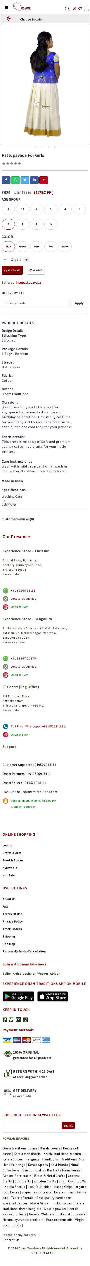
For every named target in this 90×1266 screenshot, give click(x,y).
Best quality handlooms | (55, 1198)
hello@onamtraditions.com (37, 792)
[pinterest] (43, 179)
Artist (17, 974)
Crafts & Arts (12, 852)
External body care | (72, 1214)
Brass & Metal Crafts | (50, 1176)
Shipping (9, 936)
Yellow (65, 246)
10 (22, 209)
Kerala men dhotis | (28, 1154)
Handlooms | (51, 1159)
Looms (7, 845)
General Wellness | (43, 1214)
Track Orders (12, 928)
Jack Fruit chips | (41, 1187)
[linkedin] (34, 179)
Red (51, 246)
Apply (79, 303)
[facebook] (6, 179)
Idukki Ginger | (41, 1203)
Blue (8, 246)
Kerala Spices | (14, 1159)
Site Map (9, 943)
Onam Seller (12, 783)
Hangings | (33, 1159)
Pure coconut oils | (60, 1220)
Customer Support (16, 765)
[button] (3, 7)
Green (22, 246)
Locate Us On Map (23, 599)
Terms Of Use (12, 913)
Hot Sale (9, 875)
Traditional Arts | (74, 1159)
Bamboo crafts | (34, 1170)
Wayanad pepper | (16, 1203)
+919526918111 (44, 765)
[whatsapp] (15, 179)
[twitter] (24, 179)
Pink (36, 246)
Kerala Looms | (51, 1148)
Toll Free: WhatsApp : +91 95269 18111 (39, 726)
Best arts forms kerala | (64, 1170)
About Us (9, 899)
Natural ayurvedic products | (24, 1220)
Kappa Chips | (64, 1187)
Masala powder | (56, 1209)
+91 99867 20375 (23, 658)
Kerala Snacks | (15, 1187)
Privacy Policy (13, 921)
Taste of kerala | (23, 1198)
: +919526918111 (38, 774)
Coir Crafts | (24, 1181)
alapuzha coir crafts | (37, 1192)
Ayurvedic (10, 867)
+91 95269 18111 (23, 590)
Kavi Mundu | (60, 1165)
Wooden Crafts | (46, 1181)
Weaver (42, 974)
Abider (55, 974)
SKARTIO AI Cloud (45, 1253)
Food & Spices (13, 860)
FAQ (5, 906)
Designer (29, 974)
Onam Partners (14, 774)
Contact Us (11, 1240)
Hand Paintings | (15, 1165)
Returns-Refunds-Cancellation (24, 951)
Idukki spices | (63, 1203)
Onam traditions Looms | (21, 1148)
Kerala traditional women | (63, 1154)
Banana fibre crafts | (18, 1176)
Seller (7, 974)
